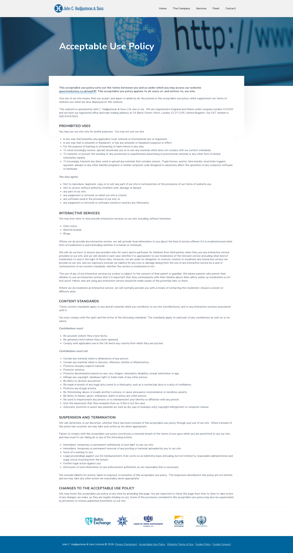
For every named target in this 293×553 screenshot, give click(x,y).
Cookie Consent (222, 544)
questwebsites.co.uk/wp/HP (77, 91)
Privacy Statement (126, 544)
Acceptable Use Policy (152, 544)
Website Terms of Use (180, 544)
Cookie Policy (203, 544)
